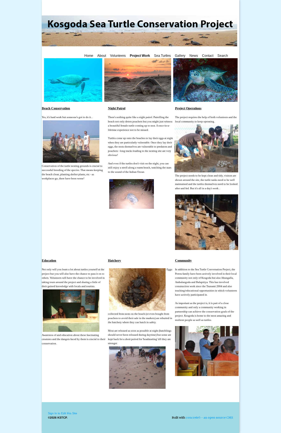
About (101, 55)
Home (88, 55)
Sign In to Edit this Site (62, 413)
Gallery (180, 55)
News (193, 55)
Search (222, 55)
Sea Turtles (162, 55)
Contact (207, 55)
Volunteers (118, 55)
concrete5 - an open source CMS (209, 417)
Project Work (140, 55)
